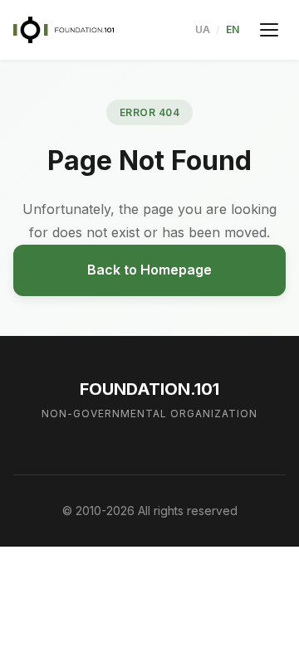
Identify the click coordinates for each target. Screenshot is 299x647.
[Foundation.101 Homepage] (63, 30)
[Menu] (269, 29)
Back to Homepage (149, 269)
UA (202, 29)
